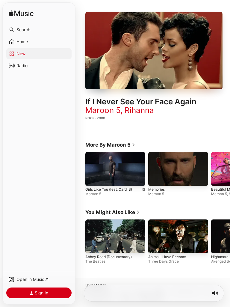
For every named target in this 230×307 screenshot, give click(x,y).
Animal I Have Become (167, 257)
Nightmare (220, 257)
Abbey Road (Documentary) (108, 257)
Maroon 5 (102, 110)
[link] (110, 145)
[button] (39, 30)
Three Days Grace (163, 261)
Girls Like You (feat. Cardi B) (108, 189)
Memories (156, 189)
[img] (21, 13)
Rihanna (139, 110)
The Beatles (95, 261)
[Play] (154, 51)
